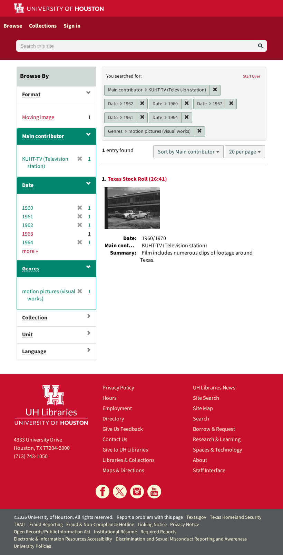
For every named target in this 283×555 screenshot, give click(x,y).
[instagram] (137, 491)
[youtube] (154, 491)
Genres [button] (30, 268)
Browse (12, 26)
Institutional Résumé (115, 531)
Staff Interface (209, 470)
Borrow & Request (214, 429)
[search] (260, 46)
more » (30, 251)
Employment (117, 408)
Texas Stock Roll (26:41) (137, 179)
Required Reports (158, 531)
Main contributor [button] (43, 136)
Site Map (203, 408)
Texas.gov (196, 517)
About (200, 460)
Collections (43, 26)
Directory (113, 419)
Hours (110, 398)
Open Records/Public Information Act (52, 531)
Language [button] (34, 351)
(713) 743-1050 (31, 456)
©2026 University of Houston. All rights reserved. (63, 517)
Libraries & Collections (129, 460)
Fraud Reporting (46, 524)
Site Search (206, 398)
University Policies (32, 546)
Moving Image (38, 117)
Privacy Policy (118, 388)
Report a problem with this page (150, 517)
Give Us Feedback (123, 429)
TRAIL (20, 524)
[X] (120, 491)
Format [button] (31, 94)
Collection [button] (34, 317)
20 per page (243, 152)
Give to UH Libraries (125, 450)
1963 (27, 234)
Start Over (251, 76)
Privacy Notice (184, 524)
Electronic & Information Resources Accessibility (63, 539)
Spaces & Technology (217, 450)
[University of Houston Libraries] (51, 405)
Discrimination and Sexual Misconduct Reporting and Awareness (181, 539)
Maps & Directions (123, 470)
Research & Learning (217, 439)
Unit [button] (27, 334)
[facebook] (102, 491)
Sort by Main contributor (187, 152)
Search (201, 419)
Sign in (72, 26)
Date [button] (27, 185)
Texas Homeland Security (236, 517)
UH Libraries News (214, 388)
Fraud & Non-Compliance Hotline (100, 524)
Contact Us (115, 439)
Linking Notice (152, 524)
